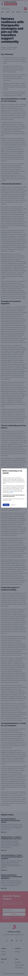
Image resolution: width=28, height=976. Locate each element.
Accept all (6, 504)
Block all (13, 504)
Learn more (11, 491)
